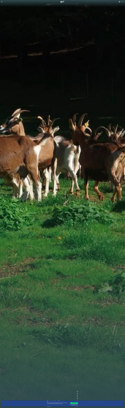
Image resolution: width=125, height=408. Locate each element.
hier (62, 403)
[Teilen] (77, 398)
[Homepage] (62, 2)
